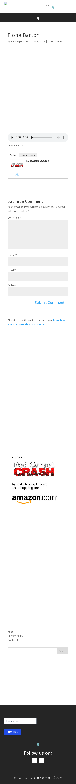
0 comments (55, 41)
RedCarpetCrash (20, 41)
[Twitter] (17, 174)
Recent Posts (28, 155)
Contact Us (14, 640)
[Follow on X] (67, 6)
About (11, 631)
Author (13, 155)
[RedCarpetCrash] (17, 169)
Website (12, 285)
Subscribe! (12, 732)
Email (12, 270)
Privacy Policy (15, 635)
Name (12, 255)
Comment (14, 217)
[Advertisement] (38, 92)
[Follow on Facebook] (59, 6)
